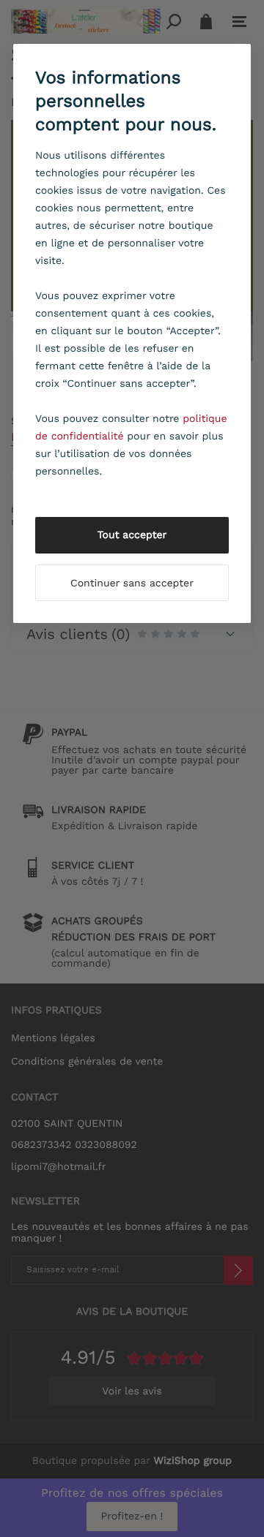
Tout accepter (132, 535)
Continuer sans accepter (132, 583)
